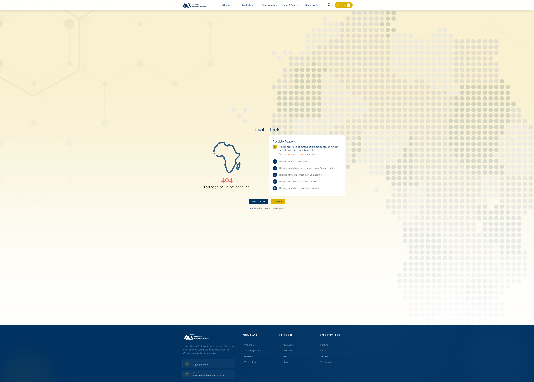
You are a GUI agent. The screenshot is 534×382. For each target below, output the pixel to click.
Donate (341, 5)
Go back (278, 201)
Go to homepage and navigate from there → (299, 154)
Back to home (258, 201)
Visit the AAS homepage (259, 208)
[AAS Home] (194, 5)
